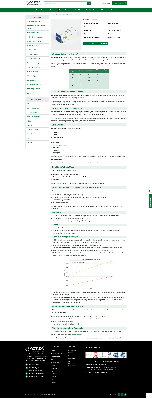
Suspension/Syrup (33, 108)
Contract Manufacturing (66, 10)
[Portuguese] (108, 3)
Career (107, 10)
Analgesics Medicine (33, 21)
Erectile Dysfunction (33, 67)
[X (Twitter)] (122, 394)
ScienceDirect (77, 334)
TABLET (29, 104)
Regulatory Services (92, 10)
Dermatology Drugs (33, 63)
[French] (110, 3)
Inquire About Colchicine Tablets (96, 43)
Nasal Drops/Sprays (33, 116)
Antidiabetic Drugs (33, 45)
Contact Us (114, 10)
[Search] (89, 3)
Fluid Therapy (31, 76)
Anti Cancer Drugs (61, 15)
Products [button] (53, 10)
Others (29, 93)
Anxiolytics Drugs (32, 54)
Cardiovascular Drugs (34, 58)
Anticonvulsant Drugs (34, 41)
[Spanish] (105, 3)
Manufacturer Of (37, 99)
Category (37, 17)
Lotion (29, 147)
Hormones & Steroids (34, 84)
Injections (30, 125)
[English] (102, 3)
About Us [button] (35, 10)
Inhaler (29, 121)
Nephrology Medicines (34, 89)
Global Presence (80, 10)
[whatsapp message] (150, 190)
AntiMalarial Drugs (33, 50)
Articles (102, 10)
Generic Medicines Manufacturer (72, 364)
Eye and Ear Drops (33, 71)
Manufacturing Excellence (72, 357)
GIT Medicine (31, 80)
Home (28, 10)
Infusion (29, 142)
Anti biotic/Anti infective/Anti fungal (36, 27)
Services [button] (44, 10)
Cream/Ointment (32, 112)
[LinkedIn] (125, 394)
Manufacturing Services (72, 351)
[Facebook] (119, 394)
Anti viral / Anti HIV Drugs (35, 37)
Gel (28, 138)
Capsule (29, 134)
